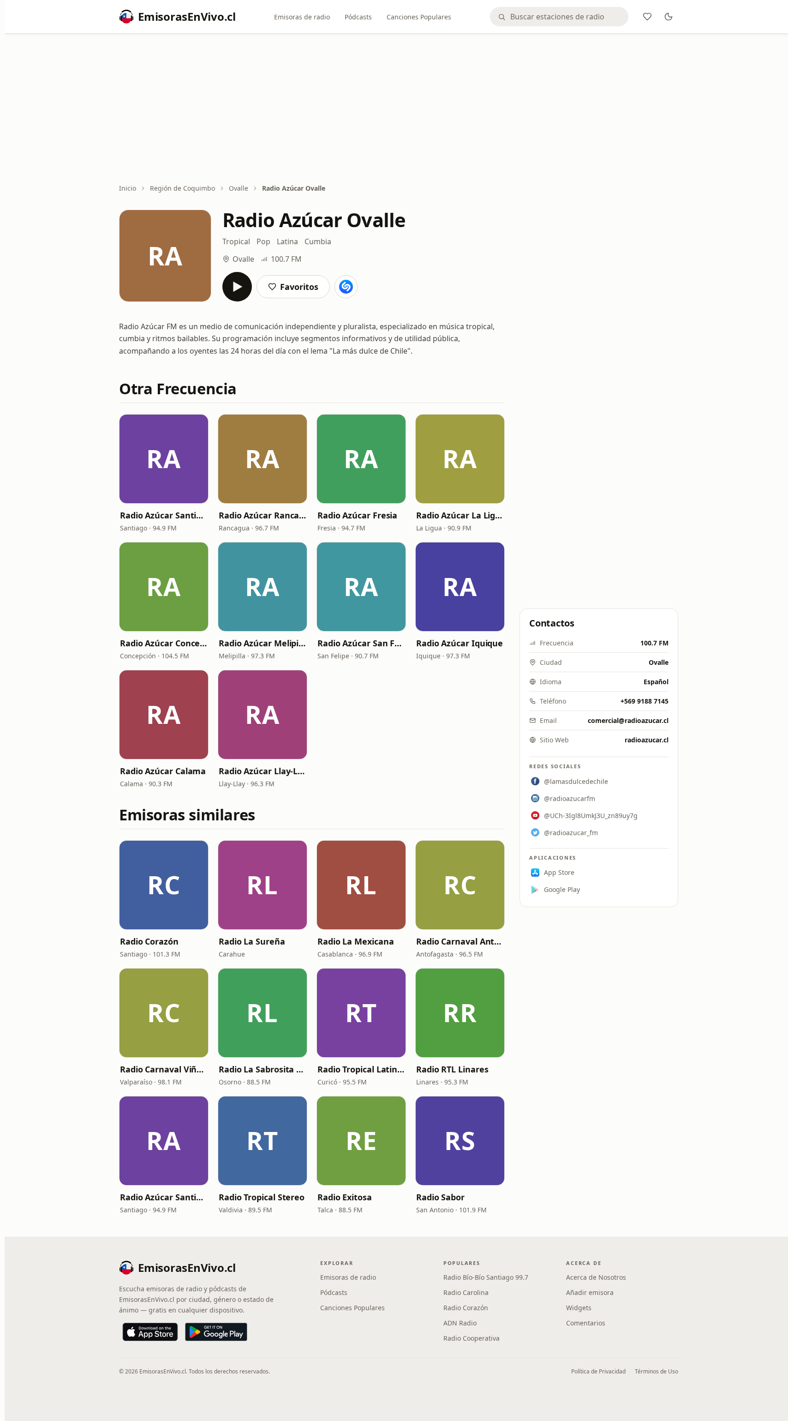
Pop (263, 241)
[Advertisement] (398, 109)
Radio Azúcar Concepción (164, 643)
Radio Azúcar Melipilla (262, 643)
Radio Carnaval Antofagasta (460, 941)
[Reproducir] (237, 286)
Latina (287, 241)
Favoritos (299, 286)
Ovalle (238, 188)
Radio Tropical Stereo (261, 1197)
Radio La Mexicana (355, 941)
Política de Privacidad (598, 1371)
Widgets (578, 1307)
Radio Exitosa (344, 1197)
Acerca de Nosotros (596, 1277)
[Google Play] (216, 1332)
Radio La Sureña (252, 941)
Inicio (127, 188)
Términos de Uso (656, 1371)
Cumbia (317, 241)
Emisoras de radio (302, 16)
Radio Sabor (440, 1197)
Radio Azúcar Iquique (459, 643)
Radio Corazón (149, 941)
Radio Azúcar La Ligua (460, 515)
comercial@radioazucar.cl (628, 720)
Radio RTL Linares (452, 1069)
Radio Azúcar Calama (163, 771)
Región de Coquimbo (182, 188)
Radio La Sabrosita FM (262, 1069)
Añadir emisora (590, 1292)
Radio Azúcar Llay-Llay (262, 771)
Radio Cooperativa (471, 1338)
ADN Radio (460, 1323)
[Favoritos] (647, 16)
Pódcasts (358, 16)
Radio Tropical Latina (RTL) (361, 1069)
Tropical (236, 241)
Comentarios (585, 1323)
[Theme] (668, 16)
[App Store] (150, 1332)
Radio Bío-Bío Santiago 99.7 (485, 1277)
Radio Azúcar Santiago (164, 515)
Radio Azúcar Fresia (357, 515)
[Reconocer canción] (346, 286)
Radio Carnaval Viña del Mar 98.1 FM (164, 1069)
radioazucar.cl (647, 739)
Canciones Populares (419, 16)
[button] (164, 459)
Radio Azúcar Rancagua (262, 515)
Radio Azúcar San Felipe (361, 643)
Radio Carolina (466, 1292)
